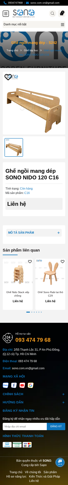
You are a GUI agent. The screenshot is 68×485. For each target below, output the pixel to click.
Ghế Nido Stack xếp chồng (17, 294)
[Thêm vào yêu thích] (8, 77)
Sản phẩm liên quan (21, 250)
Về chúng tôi (33, 472)
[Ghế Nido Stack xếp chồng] (18, 274)
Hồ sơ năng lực (16, 476)
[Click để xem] (34, 103)
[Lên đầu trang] (60, 452)
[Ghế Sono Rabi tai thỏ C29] (50, 274)
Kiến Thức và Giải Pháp (44, 476)
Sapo (43, 465)
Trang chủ (15, 472)
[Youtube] (22, 385)
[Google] (31, 385)
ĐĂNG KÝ (56, 426)
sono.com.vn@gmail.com (28, 368)
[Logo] (38, 13)
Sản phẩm (50, 472)
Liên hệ (34, 480)
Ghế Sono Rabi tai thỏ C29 (50, 294)
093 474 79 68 (33, 340)
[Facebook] (14, 385)
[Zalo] (6, 385)
